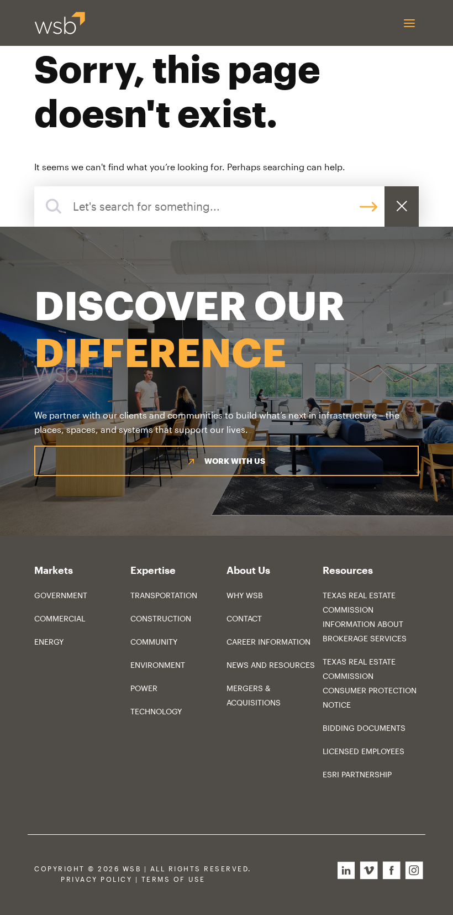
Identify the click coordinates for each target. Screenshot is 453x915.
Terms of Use (173, 879)
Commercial (59, 618)
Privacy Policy (96, 879)
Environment (157, 665)
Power (143, 688)
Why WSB (245, 595)
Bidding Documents (364, 728)
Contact (244, 618)
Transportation (163, 595)
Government (60, 595)
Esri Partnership (357, 774)
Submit (368, 206)
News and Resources (271, 665)
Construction (160, 618)
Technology (156, 711)
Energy (49, 641)
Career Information (268, 641)
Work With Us (234, 461)
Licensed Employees (363, 751)
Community (153, 641)
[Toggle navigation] (409, 23)
